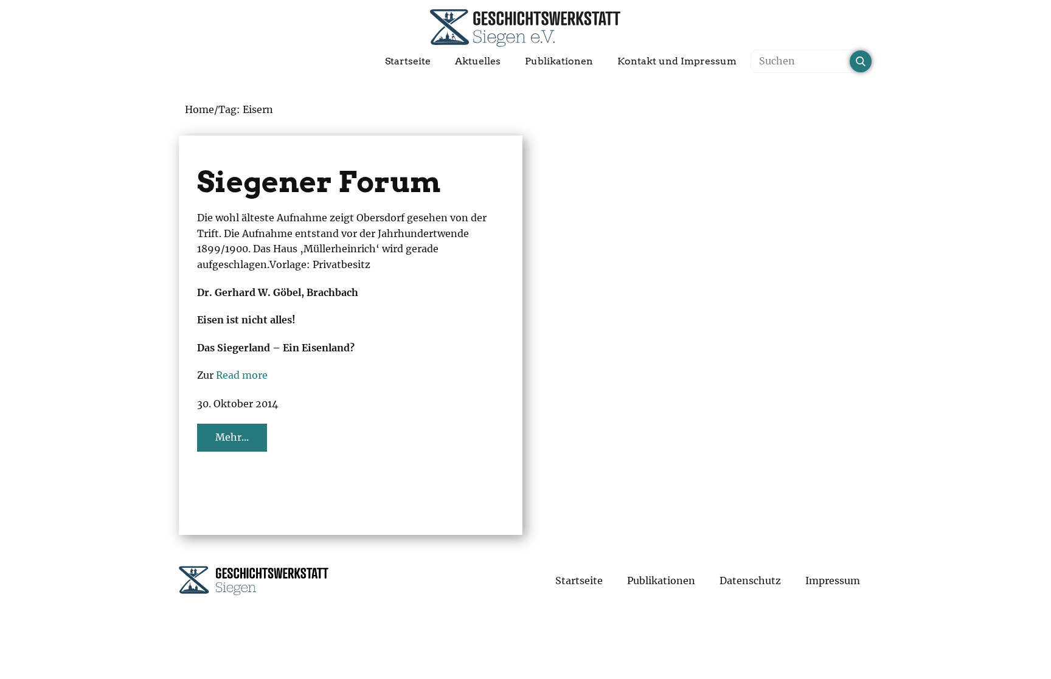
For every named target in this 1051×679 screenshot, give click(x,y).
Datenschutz (750, 580)
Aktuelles (478, 61)
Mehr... (232, 437)
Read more (242, 375)
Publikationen (559, 61)
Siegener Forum (319, 181)
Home (199, 109)
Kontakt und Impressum (677, 61)
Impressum (832, 580)
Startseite (408, 61)
